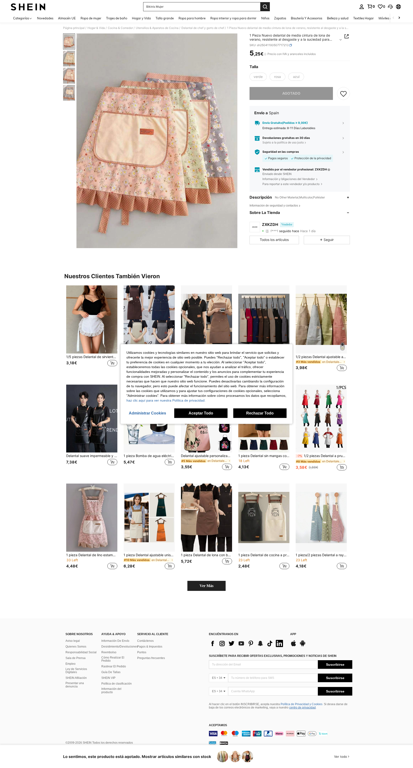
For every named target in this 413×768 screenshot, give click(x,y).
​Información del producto (111, 690)
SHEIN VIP (108, 678)
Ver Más (206, 586)
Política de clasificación (116, 683)
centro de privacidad (302, 707)
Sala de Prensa (75, 658)
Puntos (141, 652)
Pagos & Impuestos (149, 646)
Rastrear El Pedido (113, 666)
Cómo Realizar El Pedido (112, 659)
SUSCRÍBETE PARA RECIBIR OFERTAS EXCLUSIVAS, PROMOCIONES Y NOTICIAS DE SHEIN (273, 656)
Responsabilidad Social (81, 652)
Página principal (74, 28)
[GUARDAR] (343, 93)
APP (293, 634)
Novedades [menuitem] (45, 18)
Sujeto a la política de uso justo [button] (283, 142)
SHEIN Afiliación (76, 678)
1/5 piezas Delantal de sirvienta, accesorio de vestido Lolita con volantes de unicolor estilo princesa (91, 357)
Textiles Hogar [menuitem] (363, 18)
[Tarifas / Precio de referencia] (265, 54)
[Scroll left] (393, 18)
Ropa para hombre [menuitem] (192, 18)
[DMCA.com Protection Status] (224, 742)
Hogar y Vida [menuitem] (141, 18)
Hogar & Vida (96, 28)
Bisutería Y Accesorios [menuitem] (306, 18)
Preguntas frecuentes (151, 658)
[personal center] (361, 7)
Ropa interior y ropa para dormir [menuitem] (233, 18)
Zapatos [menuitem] (280, 18)
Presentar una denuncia (74, 684)
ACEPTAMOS (218, 725)
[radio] (258, 77)
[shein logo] (28, 6)
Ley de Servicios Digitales (76, 670)
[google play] (302, 645)
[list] (247, 643)
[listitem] (91, 331)
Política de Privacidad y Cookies (301, 704)
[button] (390, 7)
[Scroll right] (399, 18)
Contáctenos (145, 641)
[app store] (293, 645)
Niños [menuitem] (265, 18)
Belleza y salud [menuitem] (337, 18)
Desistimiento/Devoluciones (119, 646)
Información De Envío (115, 641)
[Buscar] (265, 6)
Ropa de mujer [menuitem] (91, 18)
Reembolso (108, 652)
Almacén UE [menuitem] (67, 18)
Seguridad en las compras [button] (280, 151)
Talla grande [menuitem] (165, 18)
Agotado (291, 93)
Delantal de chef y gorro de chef (202, 28)
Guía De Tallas (110, 672)
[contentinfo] (280, 733)
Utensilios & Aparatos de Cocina (157, 28)
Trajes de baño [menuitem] (116, 18)
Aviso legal (72, 641)
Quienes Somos (75, 646)
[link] (371, 6)
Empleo (70, 663)
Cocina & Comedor (120, 28)
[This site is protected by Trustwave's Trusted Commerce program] (212, 742)
